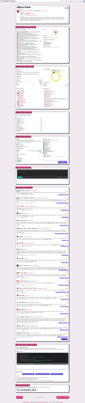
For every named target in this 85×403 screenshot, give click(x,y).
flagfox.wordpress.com (27, 236)
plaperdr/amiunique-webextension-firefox (29, 194)
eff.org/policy (27, 14)
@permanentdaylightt (22, 102)
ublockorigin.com (20, 8)
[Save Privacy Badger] (67, 273)
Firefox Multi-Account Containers (30, 17)
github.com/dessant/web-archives (32, 325)
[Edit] (64, 190)
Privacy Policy (46, 37)
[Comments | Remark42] (42, 176)
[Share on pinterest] (26, 390)
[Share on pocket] (35, 390)
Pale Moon (65, 223)
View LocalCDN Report (65, 262)
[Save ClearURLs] (67, 206)
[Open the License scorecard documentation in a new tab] (19, 126)
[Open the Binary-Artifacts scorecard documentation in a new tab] (22, 127)
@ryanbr (19, 96)
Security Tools (56, 6)
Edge (18, 201)
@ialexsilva (20, 95)
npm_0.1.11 (66, 85)
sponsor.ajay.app (29, 309)
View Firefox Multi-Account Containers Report (61, 233)
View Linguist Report (65, 255)
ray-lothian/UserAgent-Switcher (27, 322)
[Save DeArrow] (67, 213)
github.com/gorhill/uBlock (29, 13)
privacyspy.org (27, 295)
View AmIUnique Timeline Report (63, 194)
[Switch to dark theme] (83, 1)
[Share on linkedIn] (24, 390)
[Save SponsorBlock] (67, 309)
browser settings (35, 335)
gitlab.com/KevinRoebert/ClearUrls (30, 206)
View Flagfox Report (65, 240)
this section (31, 348)
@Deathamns (20, 91)
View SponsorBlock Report (64, 313)
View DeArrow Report (65, 217)
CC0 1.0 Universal (38, 402)
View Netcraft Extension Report (63, 270)
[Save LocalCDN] (67, 258)
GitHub (61, 402)
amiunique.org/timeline (34, 190)
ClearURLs (53, 17)
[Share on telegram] (29, 390)
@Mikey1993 (20, 103)
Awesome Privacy (50, 6)
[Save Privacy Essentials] (67, 281)
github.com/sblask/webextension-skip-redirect (33, 302)
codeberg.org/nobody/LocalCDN (27, 262)
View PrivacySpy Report (64, 299)
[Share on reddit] (22, 390)
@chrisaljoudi (20, 92)
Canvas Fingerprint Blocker (47, 17)
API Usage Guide (51, 380)
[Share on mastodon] (18, 390)
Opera (61, 223)
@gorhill (19, 90)
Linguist (27, 20)
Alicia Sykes (44, 402)
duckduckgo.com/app (33, 281)
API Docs (42, 380)
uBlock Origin (66, 6)
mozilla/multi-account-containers (28, 233)
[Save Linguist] (67, 249)
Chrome (41, 10)
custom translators (20, 252)
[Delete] (65, 190)
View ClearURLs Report (64, 210)
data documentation (60, 349)
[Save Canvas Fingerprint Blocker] (67, 198)
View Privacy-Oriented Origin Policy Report (62, 292)
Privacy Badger (22, 17)
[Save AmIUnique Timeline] (67, 190)
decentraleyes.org (30, 220)
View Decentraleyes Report (64, 225)
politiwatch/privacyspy (26, 299)
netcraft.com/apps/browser (34, 265)
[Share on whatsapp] (31, 390)
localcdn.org (26, 258)
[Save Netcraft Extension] (67, 265)
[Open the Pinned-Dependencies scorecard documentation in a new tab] (24, 128)
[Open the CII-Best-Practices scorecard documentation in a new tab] (23, 123)
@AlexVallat (20, 94)
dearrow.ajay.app (26, 213)
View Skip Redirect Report (64, 306)
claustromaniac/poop (26, 292)
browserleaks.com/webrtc (56, 335)
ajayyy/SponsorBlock (26, 313)
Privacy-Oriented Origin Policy (60, 17)
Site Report (27, 269)
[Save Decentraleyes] (67, 220)
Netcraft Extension (22, 20)
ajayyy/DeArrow (25, 217)
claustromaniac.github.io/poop (41, 288)
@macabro (20, 101)
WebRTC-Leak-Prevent (39, 17)
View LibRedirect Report (64, 246)
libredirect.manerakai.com (30, 243)
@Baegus (19, 106)
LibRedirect (31, 20)
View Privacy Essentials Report (63, 285)
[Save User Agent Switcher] (67, 317)
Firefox (45, 10)
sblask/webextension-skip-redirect (28, 306)
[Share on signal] (33, 390)
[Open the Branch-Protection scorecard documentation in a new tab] (23, 129)
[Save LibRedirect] (67, 243)
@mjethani (20, 93)
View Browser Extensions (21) (40, 397)
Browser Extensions (61, 6)
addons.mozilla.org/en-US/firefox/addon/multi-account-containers (44, 228)
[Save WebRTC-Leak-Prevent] (67, 333)
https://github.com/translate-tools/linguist (29, 255)
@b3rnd (19, 107)
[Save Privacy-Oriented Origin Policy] (67, 288)
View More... (64, 339)
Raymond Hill (47, 90)
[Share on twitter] (20, 390)
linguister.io (26, 249)
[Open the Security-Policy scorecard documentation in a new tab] (22, 125)
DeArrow (40, 20)
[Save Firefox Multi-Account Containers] (67, 228)
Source (30, 208)
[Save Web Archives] (67, 326)
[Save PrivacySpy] (67, 295)
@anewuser (20, 104)
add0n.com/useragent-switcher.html (36, 316)
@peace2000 (20, 105)
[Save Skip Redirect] (67, 302)
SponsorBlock (36, 20)
